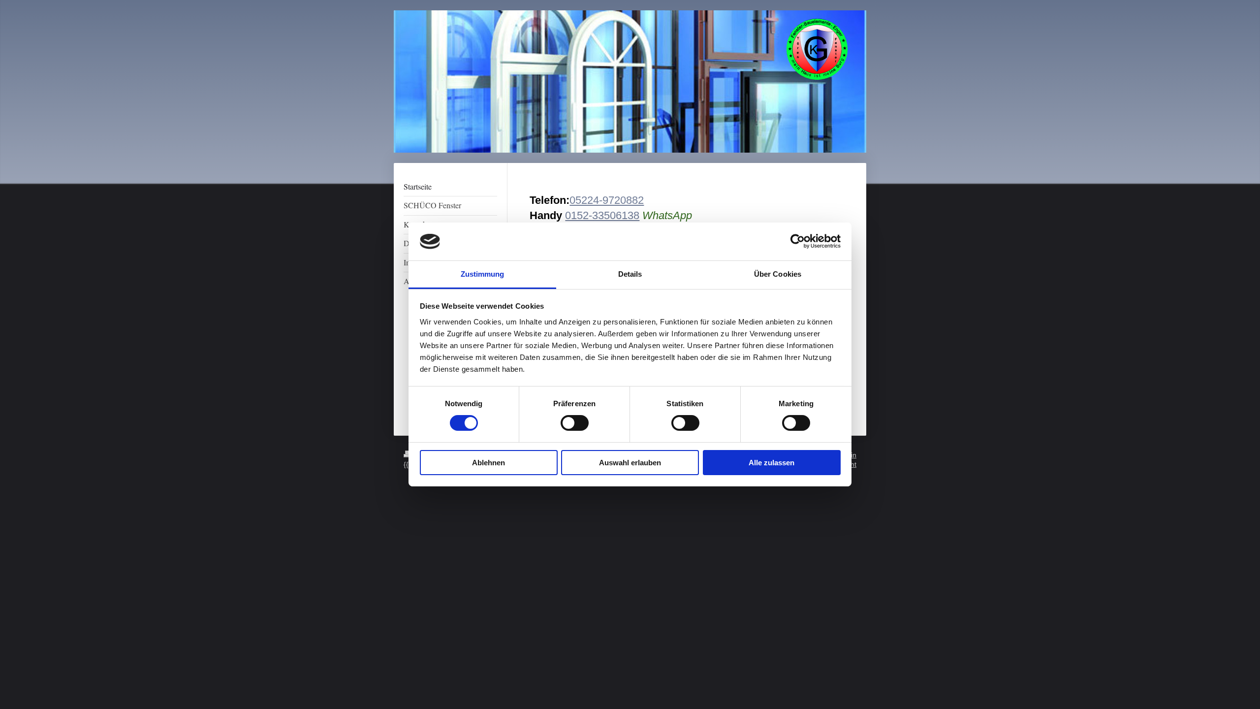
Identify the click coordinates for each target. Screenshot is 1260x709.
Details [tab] (630, 274)
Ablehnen (488, 462)
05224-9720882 (606, 200)
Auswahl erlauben (630, 462)
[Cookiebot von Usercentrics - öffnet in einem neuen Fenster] (798, 241)
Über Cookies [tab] (777, 274)
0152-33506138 (602, 215)
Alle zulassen (771, 462)
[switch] (575, 423)
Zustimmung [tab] (482, 274)
